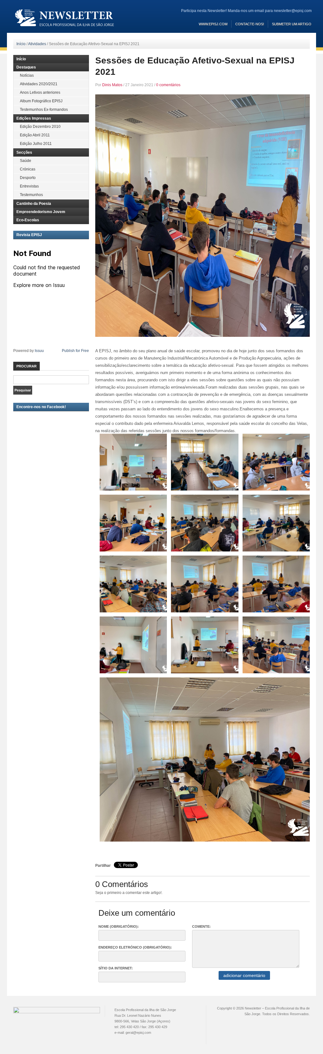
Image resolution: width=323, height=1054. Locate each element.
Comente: (201, 926)
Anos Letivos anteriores (40, 92)
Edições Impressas (33, 118)
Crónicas (27, 169)
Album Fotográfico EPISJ (41, 101)
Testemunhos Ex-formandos (44, 109)
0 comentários (168, 85)
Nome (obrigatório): (118, 926)
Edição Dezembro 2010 (40, 126)
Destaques (26, 67)
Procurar (26, 366)
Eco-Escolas (27, 220)
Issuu (39, 350)
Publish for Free (75, 350)
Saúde (25, 160)
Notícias (27, 75)
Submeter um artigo (291, 24)
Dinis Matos (112, 85)
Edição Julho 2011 (36, 143)
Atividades (37, 44)
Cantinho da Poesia (33, 203)
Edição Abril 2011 (35, 135)
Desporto (28, 178)
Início (21, 44)
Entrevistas (29, 186)
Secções (24, 152)
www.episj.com (213, 24)
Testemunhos (31, 195)
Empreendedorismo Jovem (40, 212)
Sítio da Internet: (115, 968)
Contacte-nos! (249, 24)
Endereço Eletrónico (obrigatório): (135, 947)
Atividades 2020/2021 (38, 84)
